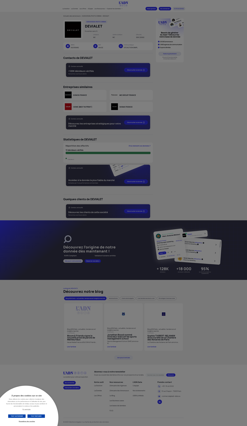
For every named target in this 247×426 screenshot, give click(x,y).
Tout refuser (36, 416)
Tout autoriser (17, 416)
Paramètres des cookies (27, 421)
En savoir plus (27, 409)
